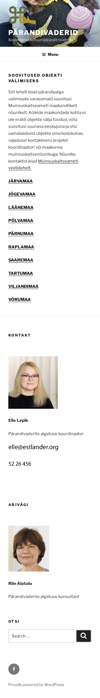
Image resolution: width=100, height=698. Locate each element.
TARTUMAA (20, 273)
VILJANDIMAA (23, 286)
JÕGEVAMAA (22, 194)
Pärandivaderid (43, 33)
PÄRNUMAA (21, 233)
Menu (53, 54)
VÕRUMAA (19, 299)
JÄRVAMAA (20, 181)
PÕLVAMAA (20, 220)
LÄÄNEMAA (21, 207)
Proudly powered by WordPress (36, 684)
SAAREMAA (20, 260)
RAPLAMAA (21, 247)
